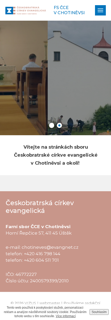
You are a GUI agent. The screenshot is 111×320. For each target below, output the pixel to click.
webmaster (49, 303)
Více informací (66, 316)
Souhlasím (99, 312)
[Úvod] (25, 10)
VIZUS (30, 303)
